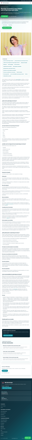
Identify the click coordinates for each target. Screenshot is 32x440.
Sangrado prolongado (24, 62)
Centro (2, 407)
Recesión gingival (10, 64)
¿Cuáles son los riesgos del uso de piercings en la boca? (11, 62)
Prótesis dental (3, 416)
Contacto (2, 433)
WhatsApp (29, 0)
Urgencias (2, 424)
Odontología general (4, 411)
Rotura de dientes (17, 64)
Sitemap (2, 435)
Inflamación (5, 64)
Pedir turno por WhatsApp (8, 335)
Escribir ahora (5, 370)
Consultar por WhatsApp (7, 27)
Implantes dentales (3, 421)
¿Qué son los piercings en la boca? (8, 60)
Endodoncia (2, 414)
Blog (3, 18)
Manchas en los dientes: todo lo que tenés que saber (11, 345)
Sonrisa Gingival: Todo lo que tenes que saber (10, 357)
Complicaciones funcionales (7, 66)
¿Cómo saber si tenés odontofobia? (9, 351)
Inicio (1, 18)
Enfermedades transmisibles (17, 66)
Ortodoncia (2, 423)
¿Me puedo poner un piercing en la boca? (9, 68)
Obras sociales (3, 428)
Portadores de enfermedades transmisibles (9, 70)
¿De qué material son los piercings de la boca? (21, 60)
